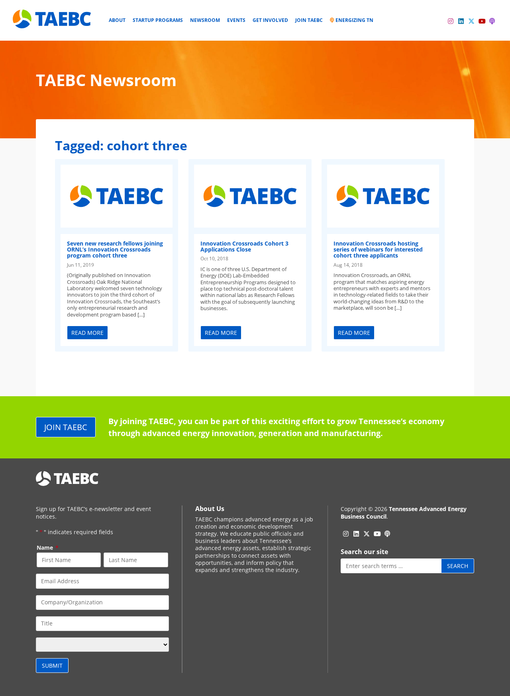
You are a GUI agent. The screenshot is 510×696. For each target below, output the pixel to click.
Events (236, 20)
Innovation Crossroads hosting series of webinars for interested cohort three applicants (378, 250)
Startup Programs (158, 20)
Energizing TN (353, 20)
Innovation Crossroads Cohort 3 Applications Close (244, 246)
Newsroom (205, 20)
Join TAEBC (309, 20)
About (117, 20)
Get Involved (270, 20)
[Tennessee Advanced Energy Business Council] (52, 22)
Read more (87, 332)
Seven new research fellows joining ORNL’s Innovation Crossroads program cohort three (115, 250)
